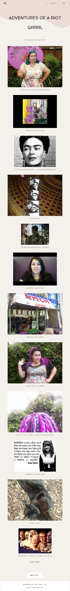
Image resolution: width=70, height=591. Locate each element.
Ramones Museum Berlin (35, 337)
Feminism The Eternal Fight (35, 474)
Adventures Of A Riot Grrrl (33, 584)
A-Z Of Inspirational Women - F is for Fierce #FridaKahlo (35, 169)
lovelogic (40, 587)
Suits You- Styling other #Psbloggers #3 (35, 90)
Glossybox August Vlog (35, 288)
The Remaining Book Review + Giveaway (35, 247)
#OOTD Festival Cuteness (35, 386)
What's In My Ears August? (35, 130)
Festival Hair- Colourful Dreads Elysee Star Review (35, 435)
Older (37, 562)
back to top (34, 575)
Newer (32, 562)
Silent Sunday (35, 218)
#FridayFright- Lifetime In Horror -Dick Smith (35, 556)
